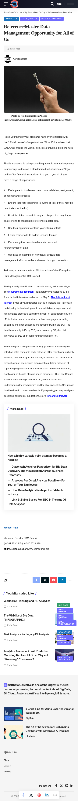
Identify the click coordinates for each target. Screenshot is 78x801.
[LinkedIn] (71, 785)
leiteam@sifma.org (57, 396)
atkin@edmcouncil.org (16, 549)
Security (63, 643)
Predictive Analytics (64, 659)
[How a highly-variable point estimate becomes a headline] (39, 433)
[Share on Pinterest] (39, 795)
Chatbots (30, 736)
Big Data (63, 605)
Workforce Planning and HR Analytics (27, 600)
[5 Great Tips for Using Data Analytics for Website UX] (13, 714)
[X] (61, 785)
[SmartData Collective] (14, 4)
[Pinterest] (66, 785)
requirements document (21, 292)
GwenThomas (20, 58)
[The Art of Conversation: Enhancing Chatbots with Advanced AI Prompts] (13, 732)
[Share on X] (31, 795)
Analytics (11, 19)
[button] (7, 4)
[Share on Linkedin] (47, 795)
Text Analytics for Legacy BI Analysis (26, 634)
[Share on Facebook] (23, 795)
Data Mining (62, 611)
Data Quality (29, 19)
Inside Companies (51, 19)
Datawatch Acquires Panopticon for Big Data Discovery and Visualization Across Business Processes (37, 471)
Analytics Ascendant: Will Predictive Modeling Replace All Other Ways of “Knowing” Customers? (26, 655)
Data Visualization (66, 623)
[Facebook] (56, 785)
